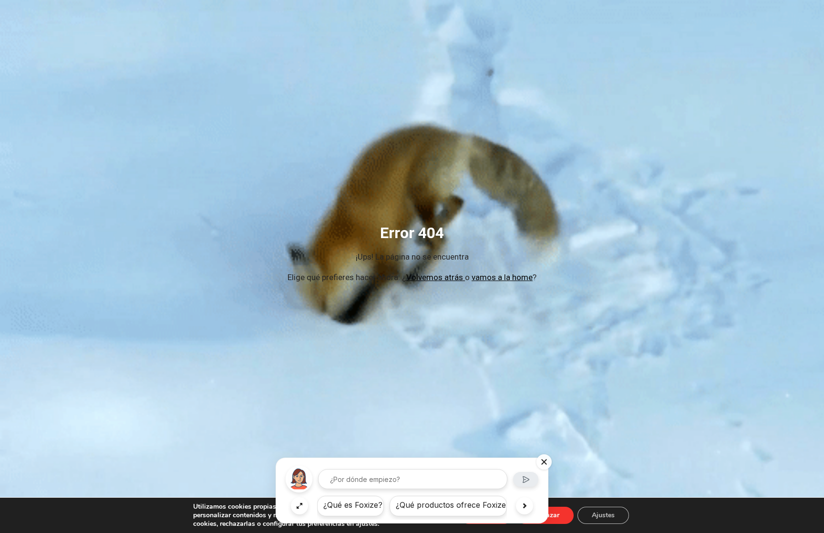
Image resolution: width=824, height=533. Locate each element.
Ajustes (603, 515)
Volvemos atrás (435, 277)
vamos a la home (502, 277)
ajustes (367, 524)
